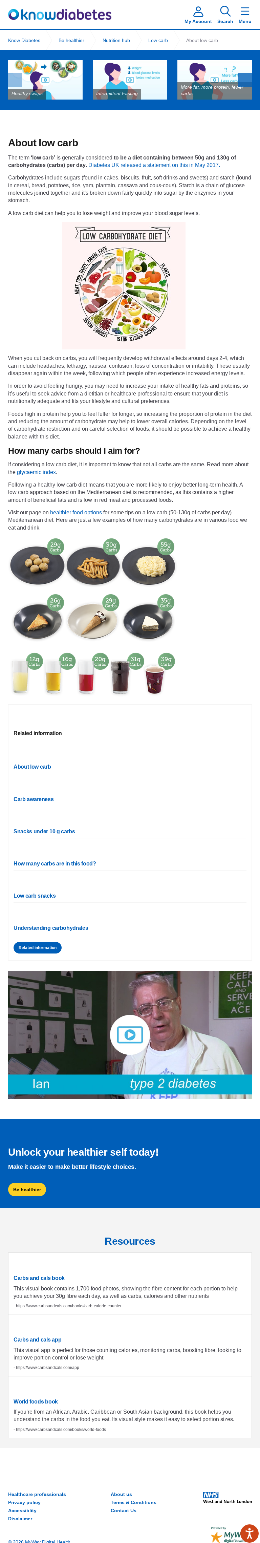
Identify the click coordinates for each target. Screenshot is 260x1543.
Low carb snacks (35, 896)
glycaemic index (36, 472)
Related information (38, 947)
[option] (45, 80)
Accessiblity (22, 1510)
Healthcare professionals (37, 1494)
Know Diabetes (59, 14)
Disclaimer (20, 1518)
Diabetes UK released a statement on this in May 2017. (154, 165)
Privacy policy (24, 1502)
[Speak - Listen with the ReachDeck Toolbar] (249, 1533)
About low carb (32, 767)
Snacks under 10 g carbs (44, 831)
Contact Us (123, 1510)
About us (121, 1494)
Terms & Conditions (133, 1502)
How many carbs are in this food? (55, 863)
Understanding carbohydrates (51, 928)
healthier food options (76, 512)
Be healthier (27, 1189)
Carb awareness (34, 799)
